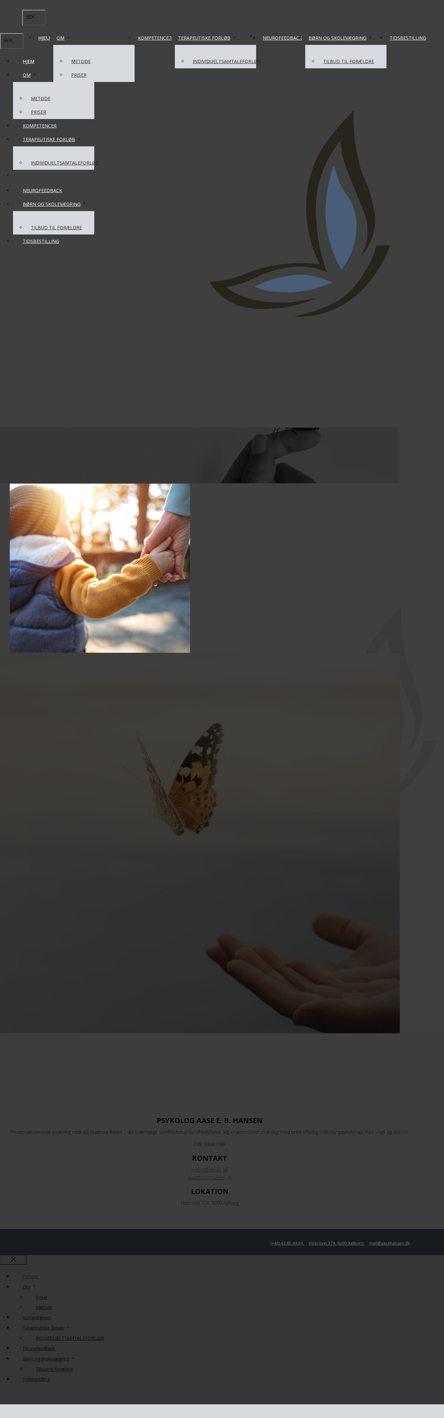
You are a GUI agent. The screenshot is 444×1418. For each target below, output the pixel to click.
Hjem (44, 38)
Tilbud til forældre (348, 61)
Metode (81, 61)
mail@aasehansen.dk (389, 1243)
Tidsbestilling (408, 38)
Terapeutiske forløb (204, 38)
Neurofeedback (282, 38)
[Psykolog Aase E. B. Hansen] (222, 52)
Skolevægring (123, 376)
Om (60, 38)
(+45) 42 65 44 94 (287, 1243)
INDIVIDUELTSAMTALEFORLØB (227, 61)
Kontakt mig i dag (243, 628)
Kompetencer (155, 38)
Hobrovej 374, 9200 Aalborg (336, 1243)
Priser (78, 75)
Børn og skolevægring (337, 38)
